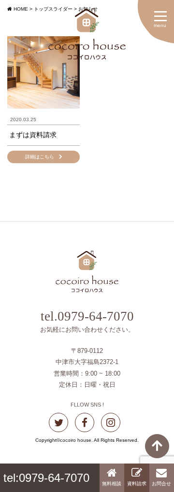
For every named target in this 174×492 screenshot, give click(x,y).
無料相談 (111, 483)
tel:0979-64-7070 (46, 477)
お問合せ (161, 483)
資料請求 (136, 483)
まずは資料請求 (33, 135)
